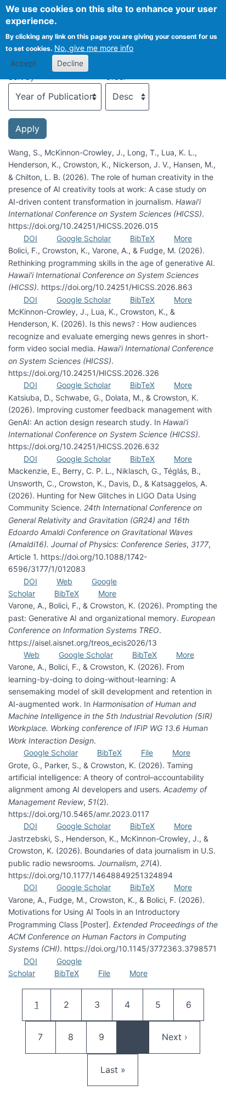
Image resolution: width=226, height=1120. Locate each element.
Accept (23, 63)
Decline (70, 63)
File (147, 752)
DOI (30, 238)
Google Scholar (83, 238)
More (183, 238)
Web (64, 581)
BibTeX (142, 238)
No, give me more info (93, 48)
